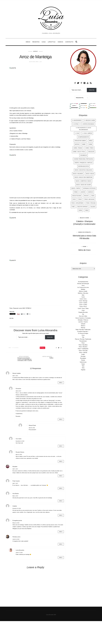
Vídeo (86, 210)
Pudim (84, 246)
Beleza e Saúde (84, 217)
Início (28, 42)
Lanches (82, 192)
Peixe (80, 199)
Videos (60, 42)
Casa (44, 42)
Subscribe (50, 337)
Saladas (92, 206)
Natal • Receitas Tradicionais (83, 329)
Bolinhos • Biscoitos (83, 293)
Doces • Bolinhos (78, 173)
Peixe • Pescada (91, 203)
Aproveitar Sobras (80, 140)
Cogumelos (83, 155)
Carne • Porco (89, 148)
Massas (86, 195)
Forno (76, 192)
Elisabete (15, 466)
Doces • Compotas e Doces (83, 181)
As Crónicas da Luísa (83, 287)
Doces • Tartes (75, 188)
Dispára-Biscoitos (83, 166)
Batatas (77, 144)
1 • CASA (77, 133)
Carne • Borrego (83, 300)
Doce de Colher (83, 316)
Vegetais (83, 369)
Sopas (80, 210)
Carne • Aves (83, 299)
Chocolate (91, 151)
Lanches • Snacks (83, 322)
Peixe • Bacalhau (89, 199)
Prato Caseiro (16, 481)
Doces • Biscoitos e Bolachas (83, 170)
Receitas (35, 42)
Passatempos (83, 341)
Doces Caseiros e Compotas (83, 318)
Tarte (83, 366)
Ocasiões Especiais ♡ (83, 331)
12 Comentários (15, 347)
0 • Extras (76, 124)
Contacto (69, 42)
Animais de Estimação (84, 232)
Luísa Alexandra (20, 550)
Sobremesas (83, 362)
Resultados (83, 358)
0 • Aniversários (77, 120)
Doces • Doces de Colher (83, 184)
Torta (83, 367)
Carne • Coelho (83, 304)
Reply (60, 382)
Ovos (74, 199)
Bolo (83, 295)
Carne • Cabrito (83, 302)
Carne (90, 144)
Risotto (83, 360)
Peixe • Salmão (83, 352)
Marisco (90, 192)
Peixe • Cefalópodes (77, 203)
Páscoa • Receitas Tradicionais (83, 339)
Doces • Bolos (90, 173)
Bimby (84, 144)
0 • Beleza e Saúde (89, 120)
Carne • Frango (77, 148)
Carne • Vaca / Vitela (83, 308)
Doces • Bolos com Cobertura (83, 177)
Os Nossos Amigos (83, 333)
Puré (73, 206)
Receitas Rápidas (82, 206)
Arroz (35, 51)
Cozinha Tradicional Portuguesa (83, 159)
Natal (93, 195)
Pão (83, 337)
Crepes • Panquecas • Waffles (83, 162)
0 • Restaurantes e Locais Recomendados (83, 128)
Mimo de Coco (84, 250)
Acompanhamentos (83, 137)
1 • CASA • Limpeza (87, 133)
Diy (83, 314)
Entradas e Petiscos (89, 188)
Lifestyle (51, 42)
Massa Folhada (76, 195)
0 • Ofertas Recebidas (87, 124)
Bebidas (83, 289)
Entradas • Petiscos (83, 320)
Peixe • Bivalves (83, 346)
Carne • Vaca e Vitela (79, 151)
